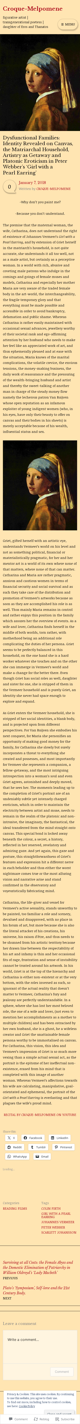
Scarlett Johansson (58, 1232)
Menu (69, 24)
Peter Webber (53, 1227)
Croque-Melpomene (33, 9)
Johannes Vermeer (57, 1222)
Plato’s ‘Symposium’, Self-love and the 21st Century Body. (36, 1293)
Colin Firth (51, 1208)
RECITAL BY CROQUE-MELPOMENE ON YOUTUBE (40, 1114)
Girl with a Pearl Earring (56, 1215)
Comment (62, 1371)
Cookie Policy (27, 1406)
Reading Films (15, 1208)
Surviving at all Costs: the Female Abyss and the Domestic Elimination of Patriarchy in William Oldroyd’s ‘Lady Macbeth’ (38, 1270)
